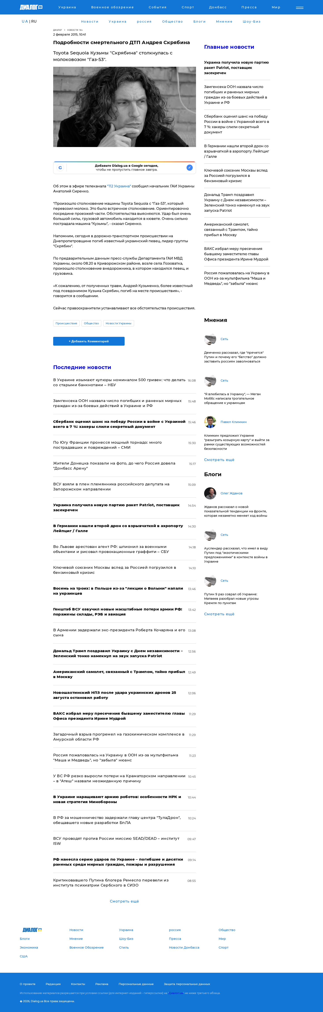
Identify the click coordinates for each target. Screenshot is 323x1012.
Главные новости (229, 47)
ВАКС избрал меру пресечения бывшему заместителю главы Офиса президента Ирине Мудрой (236, 254)
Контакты (78, 984)
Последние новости (82, 367)
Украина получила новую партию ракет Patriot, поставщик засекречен (236, 67)
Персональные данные (136, 984)
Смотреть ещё (124, 901)
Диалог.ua (176, 993)
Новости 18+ (75, 30)
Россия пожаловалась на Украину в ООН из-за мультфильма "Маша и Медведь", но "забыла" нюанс (236, 278)
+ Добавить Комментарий (89, 341)
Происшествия (66, 323)
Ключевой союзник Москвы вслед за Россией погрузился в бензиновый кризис (236, 175)
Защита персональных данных (187, 984)
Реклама (101, 984)
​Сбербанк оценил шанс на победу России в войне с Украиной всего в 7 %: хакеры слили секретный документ (236, 124)
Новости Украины (119, 323)
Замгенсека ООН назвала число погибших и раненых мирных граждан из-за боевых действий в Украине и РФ (235, 95)
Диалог (57, 30)
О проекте (27, 984)
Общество (91, 323)
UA (25, 21)
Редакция (53, 984)
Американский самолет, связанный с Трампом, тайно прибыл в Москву (231, 229)
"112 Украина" (119, 186)
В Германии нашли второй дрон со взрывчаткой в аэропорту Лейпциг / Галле (236, 151)
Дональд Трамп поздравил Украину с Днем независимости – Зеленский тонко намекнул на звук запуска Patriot (237, 203)
